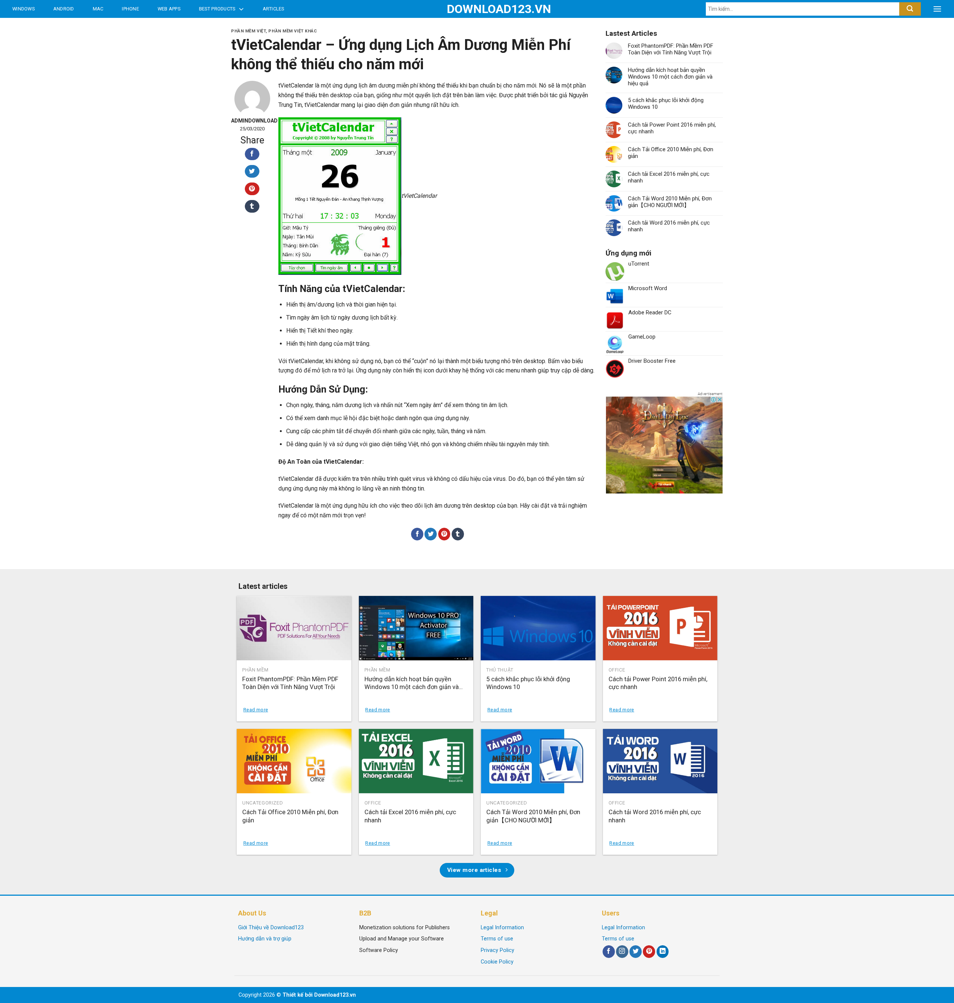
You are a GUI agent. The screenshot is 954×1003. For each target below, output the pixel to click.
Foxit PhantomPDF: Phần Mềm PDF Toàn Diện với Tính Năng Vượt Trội (670, 49)
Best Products (217, 9)
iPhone (130, 9)
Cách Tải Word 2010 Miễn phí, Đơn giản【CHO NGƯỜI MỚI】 (670, 202)
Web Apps (169, 9)
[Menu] (937, 9)
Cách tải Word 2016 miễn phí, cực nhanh (669, 226)
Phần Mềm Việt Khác (292, 31)
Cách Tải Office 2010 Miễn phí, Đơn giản (670, 152)
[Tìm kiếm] (909, 9)
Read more (255, 709)
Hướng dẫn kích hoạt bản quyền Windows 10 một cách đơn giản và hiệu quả (670, 77)
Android (63, 9)
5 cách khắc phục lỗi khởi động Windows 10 (666, 103)
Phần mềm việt (248, 31)
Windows (23, 9)
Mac (98, 9)
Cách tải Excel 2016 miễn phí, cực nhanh (669, 177)
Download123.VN (477, 9)
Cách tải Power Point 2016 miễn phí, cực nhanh (672, 128)
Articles (273, 9)
